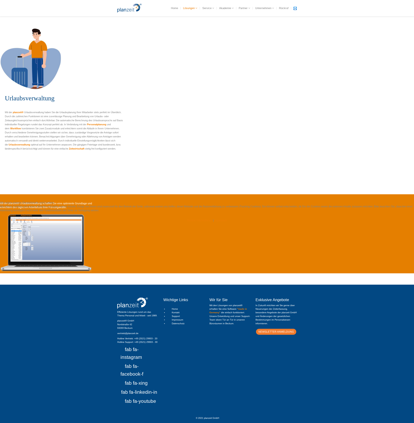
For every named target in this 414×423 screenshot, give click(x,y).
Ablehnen (26, 215)
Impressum (220, 220)
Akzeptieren (9, 215)
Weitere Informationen (199, 220)
